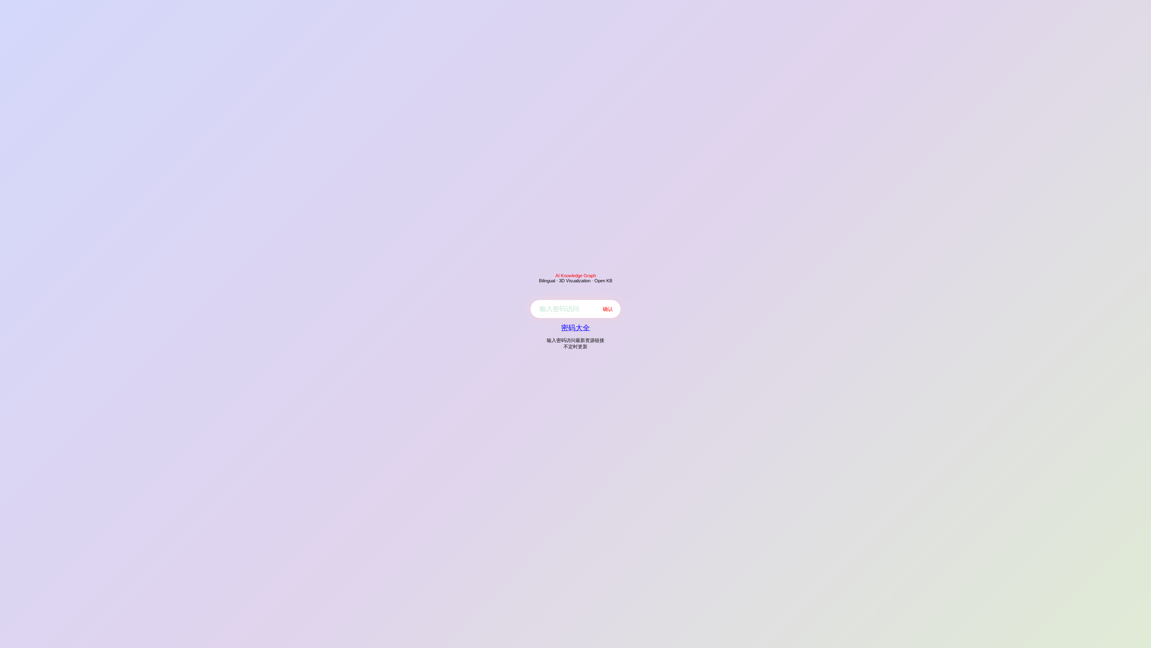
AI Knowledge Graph (575, 275)
